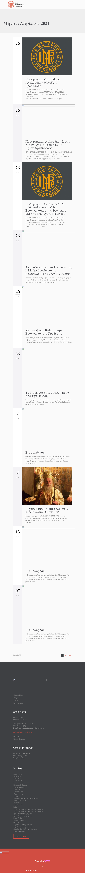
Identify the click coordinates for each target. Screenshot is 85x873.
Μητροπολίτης (18, 695)
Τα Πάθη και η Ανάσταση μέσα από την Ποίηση (47, 394)
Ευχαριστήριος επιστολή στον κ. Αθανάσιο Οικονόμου (46, 510)
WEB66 (47, 861)
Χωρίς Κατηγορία (19, 831)
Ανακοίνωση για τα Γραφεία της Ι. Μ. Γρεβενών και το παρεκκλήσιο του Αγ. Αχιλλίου (48, 270)
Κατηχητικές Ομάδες (20, 785)
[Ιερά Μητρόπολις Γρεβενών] (44, 4)
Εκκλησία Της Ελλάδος (20, 756)
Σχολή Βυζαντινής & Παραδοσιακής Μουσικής (28, 809)
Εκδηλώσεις (17, 778)
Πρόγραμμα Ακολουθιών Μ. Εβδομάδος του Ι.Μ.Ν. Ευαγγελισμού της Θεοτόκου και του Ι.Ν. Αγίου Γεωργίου (45, 209)
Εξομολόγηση (35, 452)
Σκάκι (15, 807)
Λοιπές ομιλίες (18, 791)
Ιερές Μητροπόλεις (19, 758)
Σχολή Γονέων (18, 818)
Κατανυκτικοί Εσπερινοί (21, 783)
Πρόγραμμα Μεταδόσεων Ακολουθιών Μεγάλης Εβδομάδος (43, 82)
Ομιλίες (16, 796)
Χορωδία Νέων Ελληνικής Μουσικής (25, 829)
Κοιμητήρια (17, 789)
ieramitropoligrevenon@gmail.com (31, 728)
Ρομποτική (17, 802)
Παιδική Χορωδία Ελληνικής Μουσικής (26, 798)
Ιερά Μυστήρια (18, 703)
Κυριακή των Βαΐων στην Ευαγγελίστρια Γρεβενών (43, 331)
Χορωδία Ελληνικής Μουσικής (23, 825)
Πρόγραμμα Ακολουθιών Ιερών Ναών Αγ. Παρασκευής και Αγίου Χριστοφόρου (47, 144)
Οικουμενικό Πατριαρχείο (21, 753)
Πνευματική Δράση (20, 800)
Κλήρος (16, 700)
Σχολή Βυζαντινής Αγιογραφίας (23, 813)
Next (69, 655)
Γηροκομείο (17, 776)
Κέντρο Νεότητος (19, 739)
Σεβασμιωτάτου (18, 805)
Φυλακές (16, 736)
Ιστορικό (16, 698)
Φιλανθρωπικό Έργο (20, 820)
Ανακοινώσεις (18, 774)
